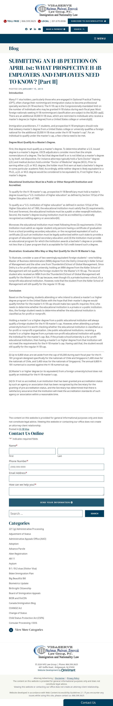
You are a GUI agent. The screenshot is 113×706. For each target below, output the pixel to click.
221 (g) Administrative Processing (26, 528)
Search (78, 29)
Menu (101, 38)
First (11, 456)
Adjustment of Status (20, 533)
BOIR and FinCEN (18, 598)
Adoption (14, 543)
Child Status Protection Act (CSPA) (26, 617)
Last (60, 456)
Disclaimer (60, 678)
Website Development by (56, 670)
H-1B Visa (24, 429)
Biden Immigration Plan (21, 573)
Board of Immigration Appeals (25, 593)
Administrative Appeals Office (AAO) (27, 538)
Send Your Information (55, 502)
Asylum (13, 563)
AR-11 (12, 558)
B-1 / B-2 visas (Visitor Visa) (23, 568)
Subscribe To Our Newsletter (87, 21)
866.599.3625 (78, 695)
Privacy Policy (73, 678)
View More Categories (29, 629)
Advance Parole (17, 548)
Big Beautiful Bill (17, 578)
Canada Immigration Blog (22, 603)
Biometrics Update (18, 583)
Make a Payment (54, 29)
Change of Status (18, 613)
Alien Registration (18, 553)
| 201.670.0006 (53, 21)
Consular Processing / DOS (23, 622)
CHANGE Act (15, 608)
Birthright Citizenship (20, 588)
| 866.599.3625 (21, 21)
